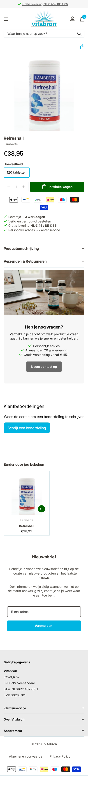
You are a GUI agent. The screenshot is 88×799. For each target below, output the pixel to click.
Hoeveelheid (13, 164)
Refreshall (26, 526)
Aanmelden (44, 625)
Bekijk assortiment (6, 19)
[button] (80, 47)
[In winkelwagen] (41, 508)
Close (44, 708)
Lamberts (11, 144)
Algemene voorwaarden (26, 756)
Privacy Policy (60, 756)
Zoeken (79, 33)
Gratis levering (45, 4)
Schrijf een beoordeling (27, 428)
